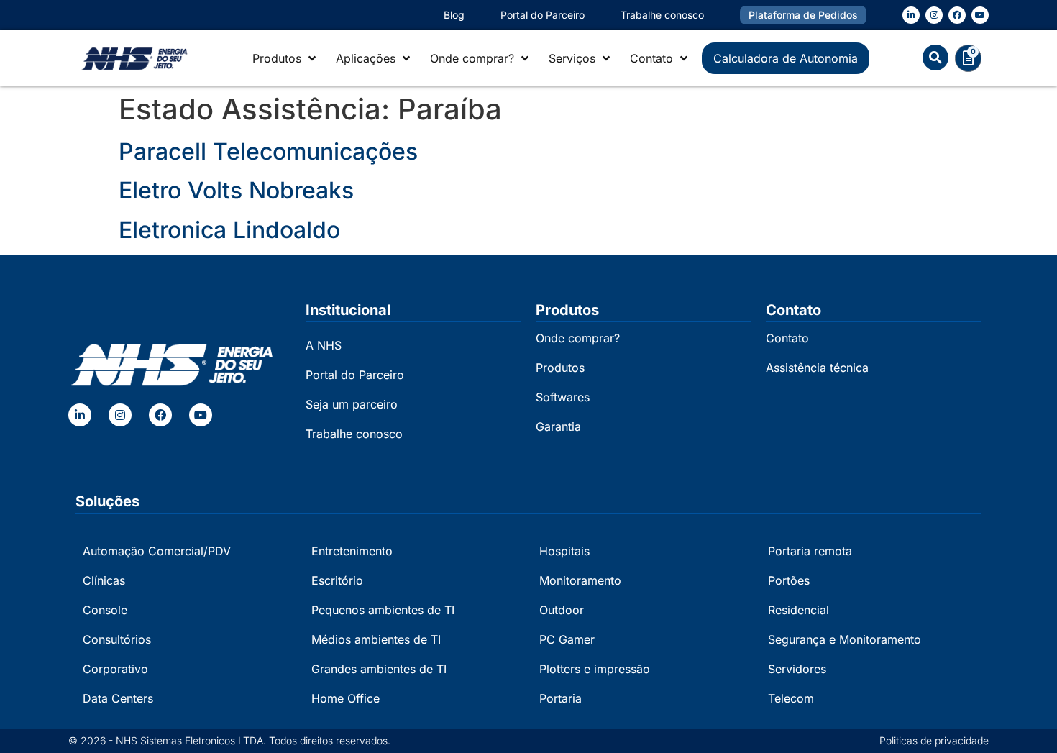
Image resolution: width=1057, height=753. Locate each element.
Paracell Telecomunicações (268, 151)
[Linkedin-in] (911, 15)
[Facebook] (957, 15)
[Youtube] (980, 15)
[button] (935, 57)
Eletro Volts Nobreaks (236, 190)
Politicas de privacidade (934, 740)
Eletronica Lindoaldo (229, 230)
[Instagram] (934, 15)
